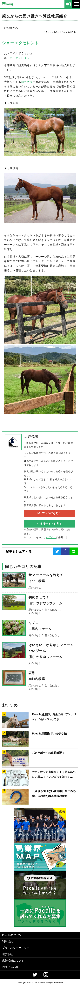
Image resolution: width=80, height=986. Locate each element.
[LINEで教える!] (74, 551)
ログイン (51, 537)
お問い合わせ (10, 967)
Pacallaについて (12, 935)
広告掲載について (13, 960)
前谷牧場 (27, 81)
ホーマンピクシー (21, 58)
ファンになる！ (51, 513)
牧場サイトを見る (51, 523)
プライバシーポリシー (15, 947)
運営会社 (7, 954)
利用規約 (7, 941)
